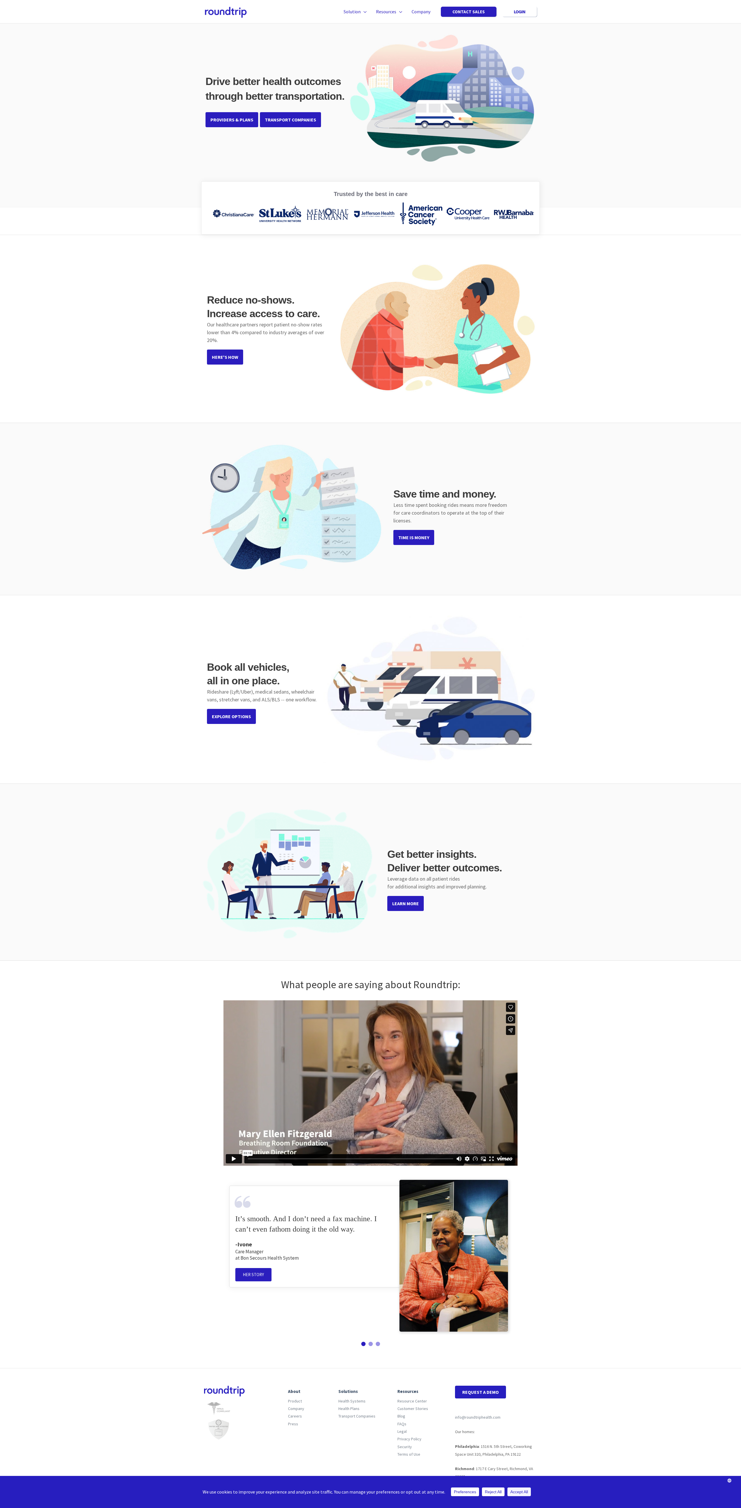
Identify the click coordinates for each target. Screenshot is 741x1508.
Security (404, 1446)
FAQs (401, 1423)
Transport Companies (356, 1416)
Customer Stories (412, 1408)
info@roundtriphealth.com (477, 1417)
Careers (295, 1416)
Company (296, 1408)
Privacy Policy (409, 1439)
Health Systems (352, 1401)
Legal (402, 1431)
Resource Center (412, 1401)
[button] (364, 11)
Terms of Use (408, 1454)
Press (293, 1423)
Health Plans (349, 1408)
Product (295, 1401)
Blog (401, 1416)
